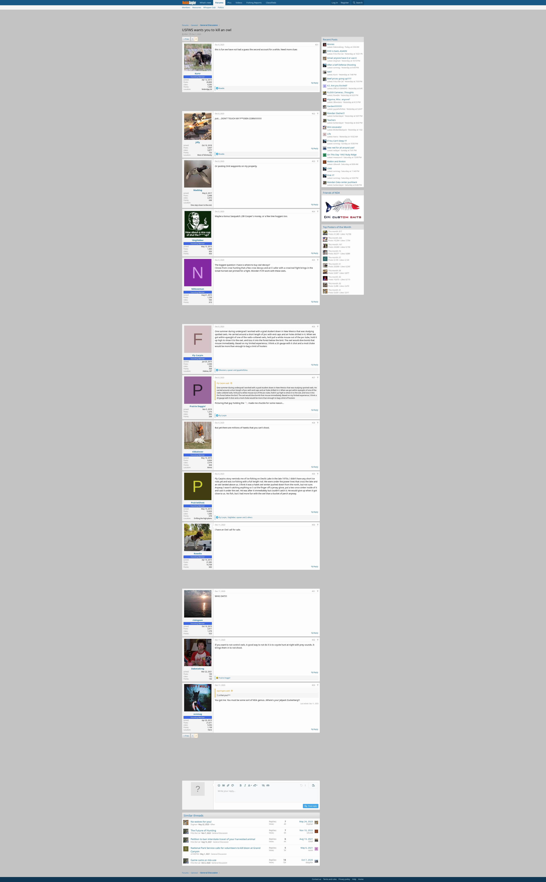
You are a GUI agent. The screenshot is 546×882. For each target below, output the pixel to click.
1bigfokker (198, 240)
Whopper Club (209, 7)
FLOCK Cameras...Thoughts (340, 92)
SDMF (310, 841)
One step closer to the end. (201, 205)
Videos (239, 2)
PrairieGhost (197, 502)
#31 (313, 591)
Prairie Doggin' (198, 406)
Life (329, 133)
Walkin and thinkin (336, 161)
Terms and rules (330, 879)
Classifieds (271, 2)
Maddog (197, 190)
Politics (221, 7)
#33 (313, 685)
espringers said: (223, 690)
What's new (205, 2)
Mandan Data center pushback (342, 182)
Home (360, 879)
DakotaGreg (197, 668)
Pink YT (330, 175)
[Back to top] (317, 113)
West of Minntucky (204, 155)
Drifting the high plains (203, 518)
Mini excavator (334, 126)
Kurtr (198, 73)
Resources (196, 7)
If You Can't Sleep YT (337, 140)
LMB (329, 168)
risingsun (198, 620)
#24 (313, 211)
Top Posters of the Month (337, 227)
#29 (313, 474)
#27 (313, 377)
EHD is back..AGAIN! (337, 51)
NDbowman (197, 288)
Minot (209, 467)
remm (310, 850)
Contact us (316, 879)
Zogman (194, 824)
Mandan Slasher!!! (336, 113)
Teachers (331, 120)
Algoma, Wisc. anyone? (338, 99)
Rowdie (198, 553)
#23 (313, 161)
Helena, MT (207, 371)
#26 (313, 326)
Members (186, 7)
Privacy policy (344, 879)
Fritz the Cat (195, 833)
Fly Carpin (197, 355)
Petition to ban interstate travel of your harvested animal (223, 839)
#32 (313, 640)
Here (210, 730)
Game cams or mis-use (203, 860)
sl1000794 (195, 854)
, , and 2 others (235, 517)
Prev (187, 39)
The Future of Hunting (203, 830)
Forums (219, 2)
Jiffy (198, 142)
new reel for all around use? (340, 147)
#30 (313, 525)
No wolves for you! (201, 821)
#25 (313, 260)
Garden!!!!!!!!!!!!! (334, 106)
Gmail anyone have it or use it (341, 57)
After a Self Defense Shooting (341, 64)
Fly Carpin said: (223, 383)
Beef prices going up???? (339, 78)
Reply (316, 83)
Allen (186, 34)
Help (354, 879)
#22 (313, 113)
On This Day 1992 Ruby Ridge (341, 154)
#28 (313, 423)
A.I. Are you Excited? (337, 85)
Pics (229, 2)
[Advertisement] (273, 17)
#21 (316, 45)
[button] (219, 785)
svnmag (198, 714)
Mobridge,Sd (207, 89)
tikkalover (197, 451)
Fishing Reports (254, 2)
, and (233, 370)
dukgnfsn (309, 862)
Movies (330, 44)
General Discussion (220, 833)
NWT (329, 71)
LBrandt (310, 833)
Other (212, 824)
